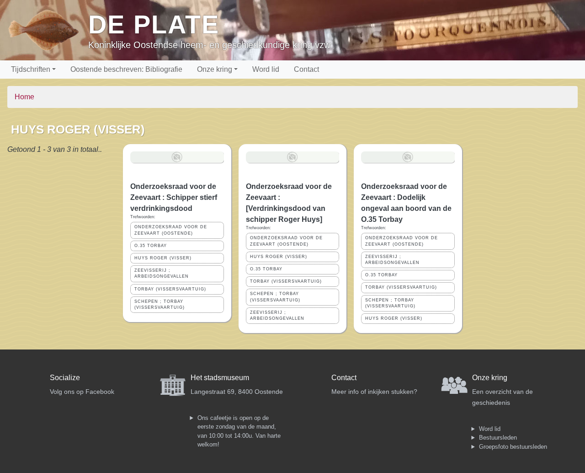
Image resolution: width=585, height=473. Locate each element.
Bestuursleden (498, 437)
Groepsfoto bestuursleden (513, 446)
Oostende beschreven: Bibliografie (126, 69)
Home (24, 97)
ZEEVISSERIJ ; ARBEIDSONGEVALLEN (161, 273)
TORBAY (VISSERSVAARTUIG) (170, 289)
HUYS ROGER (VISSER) (162, 258)
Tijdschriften (30, 69)
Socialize (65, 378)
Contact (306, 69)
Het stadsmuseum (220, 378)
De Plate (153, 24)
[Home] (47, 30)
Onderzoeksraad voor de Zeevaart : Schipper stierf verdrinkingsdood (173, 197)
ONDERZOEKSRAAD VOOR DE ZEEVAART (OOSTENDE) (170, 230)
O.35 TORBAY (150, 245)
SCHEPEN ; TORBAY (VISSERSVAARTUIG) (159, 304)
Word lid (265, 69)
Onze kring (214, 69)
